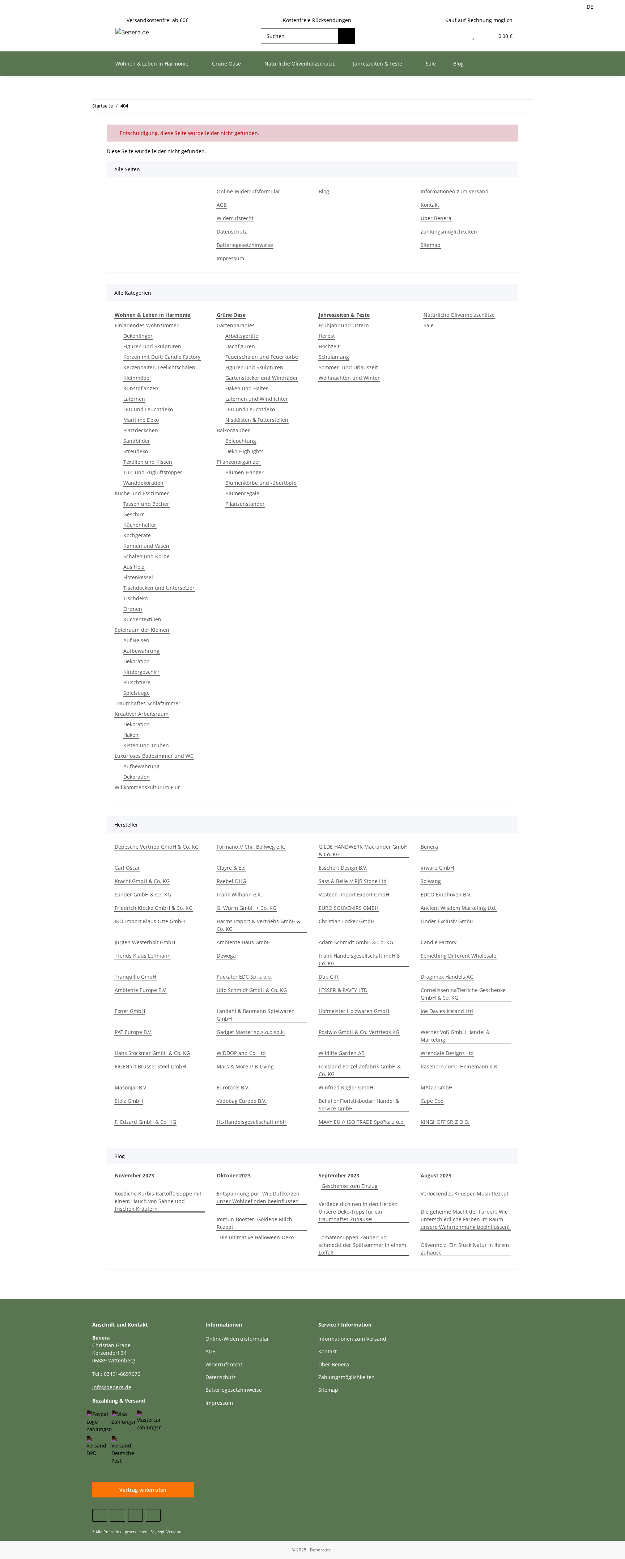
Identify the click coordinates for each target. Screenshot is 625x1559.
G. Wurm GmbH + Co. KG (246, 907)
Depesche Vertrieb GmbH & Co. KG (157, 846)
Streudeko (135, 451)
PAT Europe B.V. (133, 1032)
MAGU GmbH (436, 1087)
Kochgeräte (137, 535)
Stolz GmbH (129, 1100)
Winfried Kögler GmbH (346, 1087)
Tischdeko (135, 598)
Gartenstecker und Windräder (261, 377)
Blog (458, 63)
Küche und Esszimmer (142, 493)
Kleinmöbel (137, 377)
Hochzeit (329, 346)
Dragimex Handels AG (447, 976)
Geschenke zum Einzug (350, 1185)
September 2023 (339, 1175)
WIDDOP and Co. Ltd (241, 1053)
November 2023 (134, 1175)
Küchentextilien (142, 619)
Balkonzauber (233, 430)
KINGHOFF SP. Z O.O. (445, 1121)
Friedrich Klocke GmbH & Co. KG (153, 907)
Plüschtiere (136, 682)
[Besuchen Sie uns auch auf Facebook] (99, 1515)
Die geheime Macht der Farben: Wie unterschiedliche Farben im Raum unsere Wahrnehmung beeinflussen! (465, 1219)
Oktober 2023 (234, 1175)
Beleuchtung (240, 440)
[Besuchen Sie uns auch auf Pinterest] (135, 1515)
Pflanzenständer (245, 503)
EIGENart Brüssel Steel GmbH (150, 1066)
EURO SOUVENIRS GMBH (348, 907)
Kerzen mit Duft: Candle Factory (161, 356)
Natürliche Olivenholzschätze (459, 314)
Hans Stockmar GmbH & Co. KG (152, 1053)
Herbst (327, 335)
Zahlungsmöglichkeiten (449, 231)
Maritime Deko (141, 419)
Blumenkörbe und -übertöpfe (261, 482)
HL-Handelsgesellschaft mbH (251, 1121)
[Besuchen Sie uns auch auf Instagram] (153, 1515)
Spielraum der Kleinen (142, 629)
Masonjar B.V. (131, 1087)
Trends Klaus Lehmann (143, 955)
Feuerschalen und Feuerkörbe (261, 356)
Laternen (134, 398)
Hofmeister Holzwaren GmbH (354, 1011)
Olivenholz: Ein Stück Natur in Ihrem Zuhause (465, 1248)
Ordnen (132, 608)
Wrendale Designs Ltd (447, 1053)
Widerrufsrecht (235, 218)
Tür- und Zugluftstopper (152, 472)
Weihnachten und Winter (349, 377)
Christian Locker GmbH (346, 921)
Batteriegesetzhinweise (245, 244)
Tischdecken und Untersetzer (159, 587)
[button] (457, 36)
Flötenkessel (138, 577)
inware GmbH (437, 867)
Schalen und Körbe (146, 556)
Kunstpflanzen (140, 388)
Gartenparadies (236, 325)
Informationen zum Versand (455, 191)
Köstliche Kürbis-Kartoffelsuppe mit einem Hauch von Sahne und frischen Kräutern (158, 1201)
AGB (222, 204)
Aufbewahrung (141, 650)
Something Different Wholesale (458, 955)
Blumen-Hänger (244, 472)
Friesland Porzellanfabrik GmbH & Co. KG (360, 1070)
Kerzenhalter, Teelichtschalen (159, 367)
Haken (131, 734)
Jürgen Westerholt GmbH (145, 942)
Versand (174, 1531)
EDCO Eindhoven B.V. (446, 894)
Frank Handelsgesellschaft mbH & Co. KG (359, 959)
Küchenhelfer (139, 524)
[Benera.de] (132, 32)
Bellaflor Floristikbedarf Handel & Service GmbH (359, 1104)
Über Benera (436, 218)
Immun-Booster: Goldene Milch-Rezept (255, 1223)
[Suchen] (346, 36)
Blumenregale (242, 493)
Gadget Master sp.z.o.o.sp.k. (251, 1032)
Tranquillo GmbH (135, 976)
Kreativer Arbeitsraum (142, 713)
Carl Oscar (127, 867)
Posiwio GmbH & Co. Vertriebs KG (359, 1032)
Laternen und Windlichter (256, 398)
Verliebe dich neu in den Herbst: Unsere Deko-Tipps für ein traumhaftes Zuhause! (358, 1212)
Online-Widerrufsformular (248, 191)
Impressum (230, 258)
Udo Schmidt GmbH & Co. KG (252, 990)
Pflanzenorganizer (238, 461)
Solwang (431, 881)
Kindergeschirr (141, 671)
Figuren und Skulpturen (152, 346)
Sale (429, 325)
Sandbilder (136, 440)
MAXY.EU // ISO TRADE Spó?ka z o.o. (362, 1121)
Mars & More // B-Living (245, 1066)
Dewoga (226, 955)
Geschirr (133, 514)
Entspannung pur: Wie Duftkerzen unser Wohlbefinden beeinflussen (258, 1197)
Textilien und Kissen (147, 461)
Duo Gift (329, 976)
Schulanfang (334, 356)
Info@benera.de (111, 1387)
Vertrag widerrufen (142, 1489)
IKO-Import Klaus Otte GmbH (150, 921)
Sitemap (431, 244)
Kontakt (430, 204)
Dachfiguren (240, 346)
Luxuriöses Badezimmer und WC (154, 755)
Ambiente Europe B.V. (141, 990)
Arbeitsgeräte (241, 335)
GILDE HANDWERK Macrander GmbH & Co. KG (363, 850)
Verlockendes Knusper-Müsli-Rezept (465, 1193)
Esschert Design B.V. (343, 867)
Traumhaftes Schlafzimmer (147, 703)
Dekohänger (138, 335)
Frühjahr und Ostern (344, 325)
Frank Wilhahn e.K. (239, 894)
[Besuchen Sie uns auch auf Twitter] (117, 1515)
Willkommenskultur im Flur (147, 787)
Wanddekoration (143, 482)
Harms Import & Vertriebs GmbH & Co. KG (259, 925)
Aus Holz (133, 566)
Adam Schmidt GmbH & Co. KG (356, 942)
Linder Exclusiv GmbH (447, 921)
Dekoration (136, 661)
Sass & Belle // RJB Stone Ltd (353, 881)
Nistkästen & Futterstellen (256, 419)
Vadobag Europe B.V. (241, 1100)
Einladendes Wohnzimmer (147, 325)
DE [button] (590, 6)
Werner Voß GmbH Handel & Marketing (455, 1036)
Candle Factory (438, 942)
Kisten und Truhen (146, 745)
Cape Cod (432, 1100)
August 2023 (436, 1175)
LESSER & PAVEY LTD (343, 990)
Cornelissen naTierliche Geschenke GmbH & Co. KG (463, 994)
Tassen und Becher (146, 503)
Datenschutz (232, 231)
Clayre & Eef (231, 867)
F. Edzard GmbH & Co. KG (145, 1121)
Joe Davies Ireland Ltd (447, 1011)
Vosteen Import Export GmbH (354, 894)
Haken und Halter (246, 388)
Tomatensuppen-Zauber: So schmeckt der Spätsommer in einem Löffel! (362, 1245)
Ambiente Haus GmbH (244, 942)
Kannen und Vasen (146, 545)
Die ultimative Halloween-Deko (257, 1237)
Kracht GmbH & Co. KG (142, 881)
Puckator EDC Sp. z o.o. (244, 976)
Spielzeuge (136, 692)
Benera (429, 846)
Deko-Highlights (244, 451)
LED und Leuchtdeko (148, 409)
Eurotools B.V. (233, 1087)
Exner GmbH (130, 1011)
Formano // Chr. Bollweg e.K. (251, 846)
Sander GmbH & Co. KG (143, 894)
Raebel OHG (231, 881)
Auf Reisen (136, 640)
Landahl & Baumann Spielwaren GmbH (256, 1015)
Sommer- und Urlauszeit (348, 367)
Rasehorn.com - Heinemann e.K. (460, 1066)
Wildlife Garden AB (342, 1053)
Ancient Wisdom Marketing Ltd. (459, 907)
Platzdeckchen (140, 430)
